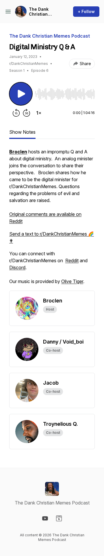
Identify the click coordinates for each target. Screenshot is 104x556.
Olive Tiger (72, 281)
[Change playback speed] (38, 113)
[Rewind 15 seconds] (16, 113)
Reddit (72, 260)
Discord (17, 267)
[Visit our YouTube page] (45, 518)
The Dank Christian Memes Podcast (39, 12)
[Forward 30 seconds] (27, 113)
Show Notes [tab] (22, 132)
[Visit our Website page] (59, 518)
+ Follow (86, 11)
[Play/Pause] (20, 93)
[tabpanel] (52, 219)
